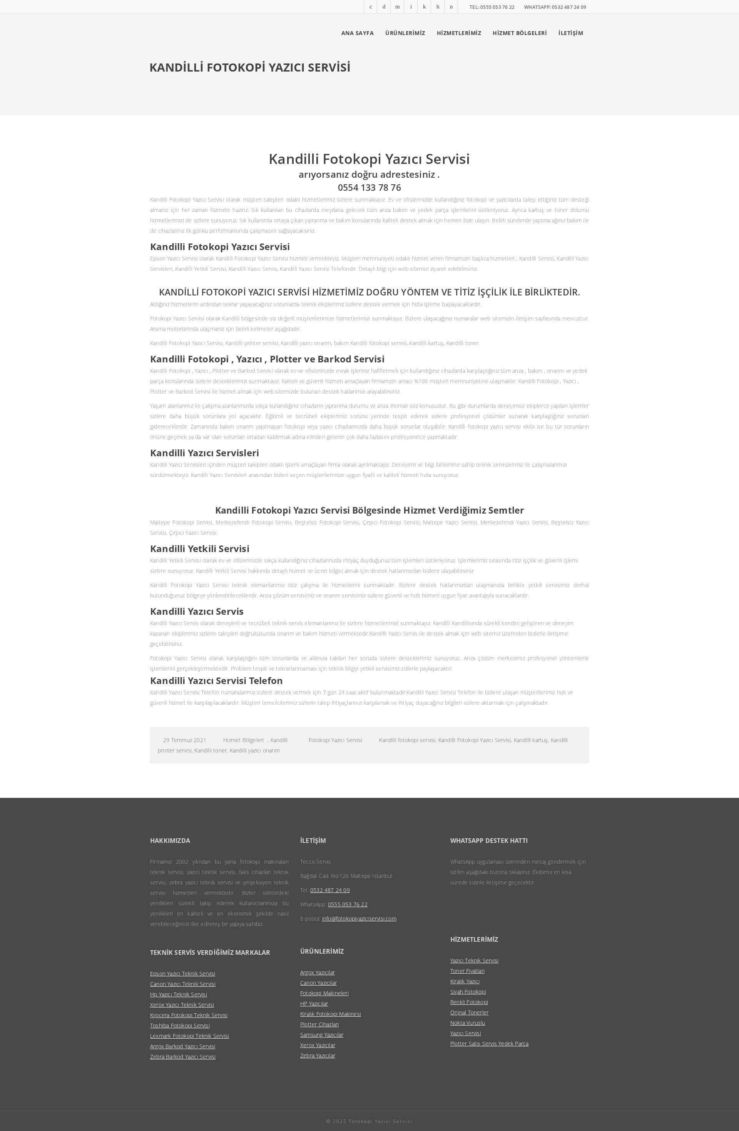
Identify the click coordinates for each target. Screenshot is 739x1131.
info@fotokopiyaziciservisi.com (359, 918)
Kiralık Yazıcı (465, 981)
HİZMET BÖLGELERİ (520, 33)
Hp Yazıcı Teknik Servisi (178, 994)
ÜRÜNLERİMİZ (405, 33)
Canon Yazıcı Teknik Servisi (183, 984)
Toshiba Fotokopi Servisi (180, 1025)
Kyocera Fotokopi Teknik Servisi (188, 1015)
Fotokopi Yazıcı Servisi (336, 740)
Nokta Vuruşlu (467, 1022)
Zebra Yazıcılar (317, 1055)
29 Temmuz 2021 (184, 740)
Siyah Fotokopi (468, 991)
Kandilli (279, 740)
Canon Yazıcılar (318, 982)
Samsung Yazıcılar (321, 1034)
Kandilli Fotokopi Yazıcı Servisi (474, 740)
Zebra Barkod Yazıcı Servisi (183, 1056)
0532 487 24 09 (330, 890)
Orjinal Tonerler (469, 1012)
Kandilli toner (210, 750)
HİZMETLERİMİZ (459, 33)
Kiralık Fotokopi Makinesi (330, 1014)
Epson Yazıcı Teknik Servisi (182, 973)
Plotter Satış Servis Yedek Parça (489, 1043)
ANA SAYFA (357, 33)
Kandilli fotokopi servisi (407, 740)
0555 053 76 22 (348, 904)
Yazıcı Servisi (465, 1033)
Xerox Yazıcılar (317, 1045)
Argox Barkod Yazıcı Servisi (182, 1046)
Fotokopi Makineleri (324, 993)
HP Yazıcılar (314, 1003)
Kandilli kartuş (531, 740)
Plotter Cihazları (319, 1024)
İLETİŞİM (570, 33)
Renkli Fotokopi (469, 1002)
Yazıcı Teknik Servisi (474, 960)
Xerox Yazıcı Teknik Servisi (182, 1004)
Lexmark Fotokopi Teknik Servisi (189, 1035)
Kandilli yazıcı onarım (255, 750)
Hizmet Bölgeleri (243, 740)
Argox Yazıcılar (317, 972)
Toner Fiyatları (467, 970)
